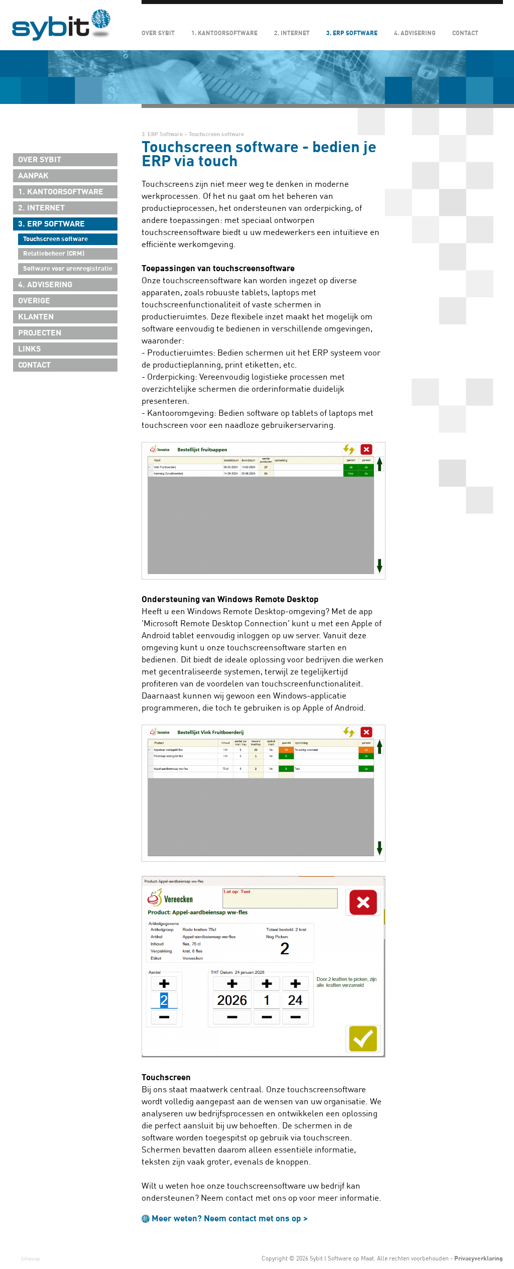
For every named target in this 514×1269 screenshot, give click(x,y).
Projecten (39, 332)
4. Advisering (415, 33)
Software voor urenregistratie (67, 268)
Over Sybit (158, 33)
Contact (465, 33)
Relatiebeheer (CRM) (53, 253)
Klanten (36, 316)
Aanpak (33, 175)
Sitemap (30, 1258)
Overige (34, 300)
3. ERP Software (351, 33)
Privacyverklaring (478, 1258)
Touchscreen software (55, 239)
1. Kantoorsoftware (224, 33)
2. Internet (292, 33)
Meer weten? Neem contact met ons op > (230, 1218)
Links (29, 349)
